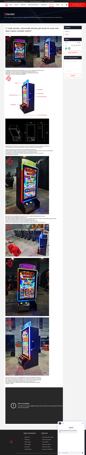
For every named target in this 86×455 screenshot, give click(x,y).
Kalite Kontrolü (28, 442)
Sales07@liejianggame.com (37, 1)
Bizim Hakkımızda (33, 4)
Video (57, 4)
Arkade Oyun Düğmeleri (47, 449)
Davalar (51, 4)
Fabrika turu (27, 439)
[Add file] (59, 452)
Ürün (15, 4)
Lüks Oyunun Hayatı (46, 439)
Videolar (23, 4)
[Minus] (82, 423)
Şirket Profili (27, 437)
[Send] (83, 452)
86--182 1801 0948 (50, 1)
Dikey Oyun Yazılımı (46, 444)
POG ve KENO (45, 442)
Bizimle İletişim (28, 444)
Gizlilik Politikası (28, 449)
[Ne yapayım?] (66, 48)
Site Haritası (27, 446)
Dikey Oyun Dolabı (46, 446)
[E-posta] (69, 48)
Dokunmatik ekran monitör (47, 437)
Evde (10, 4)
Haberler (44, 4)
